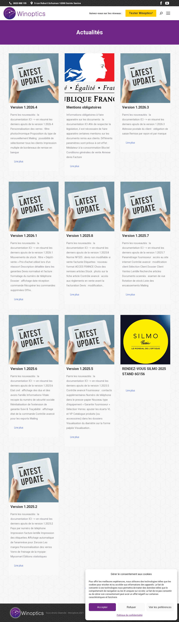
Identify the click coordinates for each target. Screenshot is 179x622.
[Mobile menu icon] (168, 13)
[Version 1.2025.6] (34, 340)
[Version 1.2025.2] (34, 477)
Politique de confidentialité (129, 615)
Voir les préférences (160, 607)
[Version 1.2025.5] (89, 340)
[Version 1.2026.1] (34, 206)
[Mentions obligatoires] (89, 78)
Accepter (102, 607)
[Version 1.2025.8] (89, 206)
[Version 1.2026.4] (34, 78)
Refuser (131, 607)
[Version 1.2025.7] (145, 206)
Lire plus (18, 161)
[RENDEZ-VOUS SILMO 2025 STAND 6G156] (145, 340)
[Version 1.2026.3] (145, 78)
